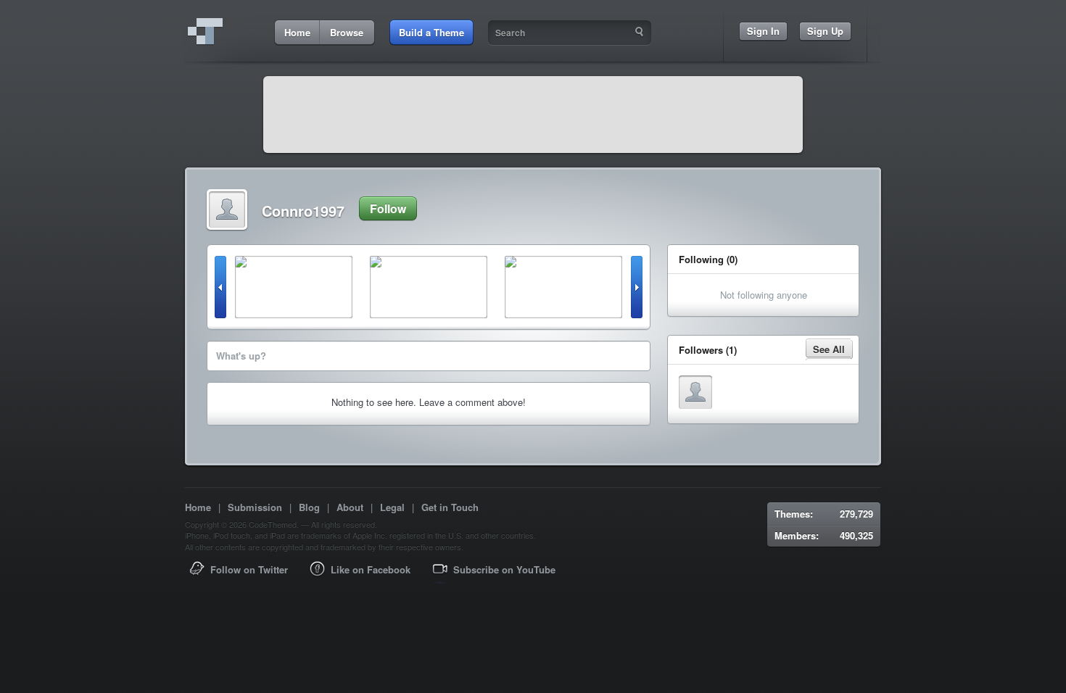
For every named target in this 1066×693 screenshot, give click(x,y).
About (349, 507)
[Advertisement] (533, 114)
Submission (255, 507)
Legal (392, 507)
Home (198, 507)
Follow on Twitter (249, 569)
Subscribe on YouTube (504, 569)
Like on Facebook (370, 569)
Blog (309, 507)
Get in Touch (450, 507)
